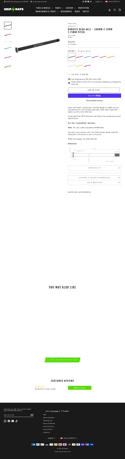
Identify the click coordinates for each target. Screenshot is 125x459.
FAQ (44, 415)
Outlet (86, 11)
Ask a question (94, 182)
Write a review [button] (79, 388)
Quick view (17, 319)
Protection (83, 8)
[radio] (72, 57)
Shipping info (47, 420)
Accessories (66, 11)
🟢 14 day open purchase (38, 2)
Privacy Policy (47, 429)
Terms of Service (48, 426)
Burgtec (72, 26)
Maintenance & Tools (46, 11)
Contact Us (46, 432)
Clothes (70, 8)
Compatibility (94, 168)
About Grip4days (48, 418)
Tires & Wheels (43, 8)
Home (70, 24)
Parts (58, 8)
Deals (77, 11)
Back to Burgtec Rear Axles (64, 360)
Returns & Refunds (49, 423)
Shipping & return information (94, 178)
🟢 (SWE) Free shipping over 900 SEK (16, 2)
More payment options (94, 100)
